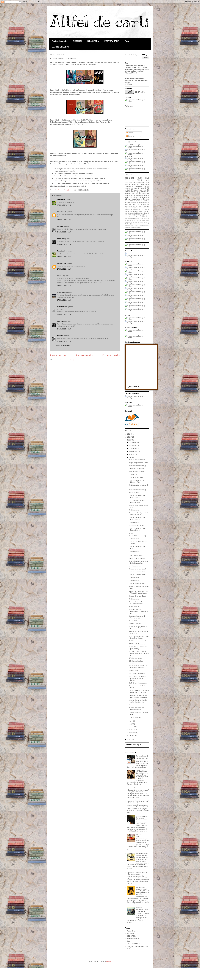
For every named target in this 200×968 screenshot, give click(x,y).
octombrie (132, 448)
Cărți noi (131, 705)
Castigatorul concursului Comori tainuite (137, 617)
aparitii (143, 188)
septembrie (133, 451)
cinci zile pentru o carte (133, 220)
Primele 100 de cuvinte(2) (137, 536)
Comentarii (131, 136)
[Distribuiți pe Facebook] (85, 190)
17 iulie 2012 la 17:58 (64, 220)
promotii (129, 177)
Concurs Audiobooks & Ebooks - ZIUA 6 (136, 481)
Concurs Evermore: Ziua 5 (137, 569)
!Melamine (61, 292)
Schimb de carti (129, 225)
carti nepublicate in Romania (138, 199)
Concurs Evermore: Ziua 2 (137, 583)
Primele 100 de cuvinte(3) (137, 490)
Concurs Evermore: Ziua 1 (137, 596)
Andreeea (60, 239)
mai (130, 724)
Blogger (108, 961)
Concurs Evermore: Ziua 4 (137, 572)
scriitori (127, 190)
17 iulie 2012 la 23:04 (64, 314)
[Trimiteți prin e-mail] (79, 190)
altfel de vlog (130, 204)
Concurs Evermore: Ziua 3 (137, 575)
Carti (147, 178)
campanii (143, 204)
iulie (130, 457)
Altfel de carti (99, 21)
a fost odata (138, 225)
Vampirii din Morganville (136, 468)
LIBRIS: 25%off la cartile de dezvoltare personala (138, 667)
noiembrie (132, 445)
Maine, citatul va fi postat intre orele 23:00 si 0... (139, 514)
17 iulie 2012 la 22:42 (64, 300)
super (137, 227)
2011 (129, 739)
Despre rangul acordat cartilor (138, 463)
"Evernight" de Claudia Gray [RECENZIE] (138, 648)
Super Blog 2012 (140, 186)
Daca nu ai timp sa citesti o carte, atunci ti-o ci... (138, 701)
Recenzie (145, 180)
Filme (145, 213)
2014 (129, 434)
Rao (128, 223)
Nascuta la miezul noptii (137, 460)
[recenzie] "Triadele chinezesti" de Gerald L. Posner (138, 802)
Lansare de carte (131, 188)
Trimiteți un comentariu (62, 346)
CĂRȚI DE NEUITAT (60, 47)
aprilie (131, 727)
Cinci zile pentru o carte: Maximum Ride (137, 501)
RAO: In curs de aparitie (137, 673)
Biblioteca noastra (137, 211)
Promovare (130, 208)
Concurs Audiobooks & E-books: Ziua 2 (137, 529)
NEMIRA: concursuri (135, 658)
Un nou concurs (134, 606)
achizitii (141, 182)
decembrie (133, 442)
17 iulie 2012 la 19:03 (64, 232)
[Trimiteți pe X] (83, 190)
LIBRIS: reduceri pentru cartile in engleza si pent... (139, 637)
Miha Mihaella (62, 307)
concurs (132, 182)
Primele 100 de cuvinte (136, 621)
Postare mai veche (111, 355)
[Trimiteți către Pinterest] (88, 190)
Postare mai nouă (58, 355)
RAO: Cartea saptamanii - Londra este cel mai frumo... (137, 678)
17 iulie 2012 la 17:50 (64, 205)
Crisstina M (61, 199)
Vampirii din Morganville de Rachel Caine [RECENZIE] (138, 696)
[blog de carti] (132, 419)
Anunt (131, 533)
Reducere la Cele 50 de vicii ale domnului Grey (138, 603)
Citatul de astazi (134, 474)
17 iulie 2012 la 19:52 (64, 244)
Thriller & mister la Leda (137, 558)
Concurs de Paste (134, 788)
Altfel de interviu (141, 771)
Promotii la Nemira (135, 717)
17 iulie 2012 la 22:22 (64, 285)
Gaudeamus (129, 215)
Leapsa (140, 216)
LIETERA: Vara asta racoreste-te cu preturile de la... (138, 611)
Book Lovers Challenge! (137, 471)
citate (133, 180)
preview (137, 209)
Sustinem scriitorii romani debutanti (142, 854)
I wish (136, 222)
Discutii (138, 213)
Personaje (138, 215)
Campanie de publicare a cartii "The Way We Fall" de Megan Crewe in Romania (142, 890)
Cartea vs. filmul (134, 201)
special (133, 202)
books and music (144, 218)
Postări (130, 133)
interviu (127, 195)
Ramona (60, 226)
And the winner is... (135, 566)
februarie (132, 733)
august (131, 454)
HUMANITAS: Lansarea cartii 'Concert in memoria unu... (138, 592)
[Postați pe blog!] (81, 190)
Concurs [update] (142, 756)
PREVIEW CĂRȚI (111, 41)
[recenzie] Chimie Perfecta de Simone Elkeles (142, 818)
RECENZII (77, 41)
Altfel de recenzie (143, 206)
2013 (129, 437)
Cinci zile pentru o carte (136, 525)
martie (131, 730)
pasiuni (129, 209)
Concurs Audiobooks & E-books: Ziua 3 (137, 518)
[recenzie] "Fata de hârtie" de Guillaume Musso (137, 873)
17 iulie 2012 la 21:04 (64, 269)
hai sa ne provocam (143, 208)
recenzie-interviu (130, 192)
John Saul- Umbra (135, 624)
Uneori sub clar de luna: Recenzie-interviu (136, 709)
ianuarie (132, 736)
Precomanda (143, 202)
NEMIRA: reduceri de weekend (136, 662)
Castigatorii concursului (136, 477)
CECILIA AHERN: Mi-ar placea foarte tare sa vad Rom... (139, 691)
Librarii (141, 222)
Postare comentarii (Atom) (69, 360)
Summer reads (133, 670)
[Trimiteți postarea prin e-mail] (74, 190)
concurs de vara (140, 190)
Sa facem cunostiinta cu (140, 223)
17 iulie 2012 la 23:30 (64, 329)
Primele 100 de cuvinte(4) (137, 466)
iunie (131, 721)
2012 (129, 440)
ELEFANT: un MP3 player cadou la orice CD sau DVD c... (139, 653)
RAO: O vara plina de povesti (138, 683)
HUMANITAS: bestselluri (137, 644)
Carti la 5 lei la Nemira (136, 555)
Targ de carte (140, 193)
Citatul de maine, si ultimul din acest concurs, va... (139, 486)
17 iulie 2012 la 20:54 (64, 256)
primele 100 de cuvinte (141, 197)
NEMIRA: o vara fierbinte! (137, 641)
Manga (147, 222)
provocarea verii (130, 206)
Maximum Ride (134, 493)
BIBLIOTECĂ (93, 41)
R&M (127, 41)
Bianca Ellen (61, 212)
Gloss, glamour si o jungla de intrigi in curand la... (138, 562)
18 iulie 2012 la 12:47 (64, 341)
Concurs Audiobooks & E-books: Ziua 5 (137, 496)
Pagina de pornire (59, 41)
